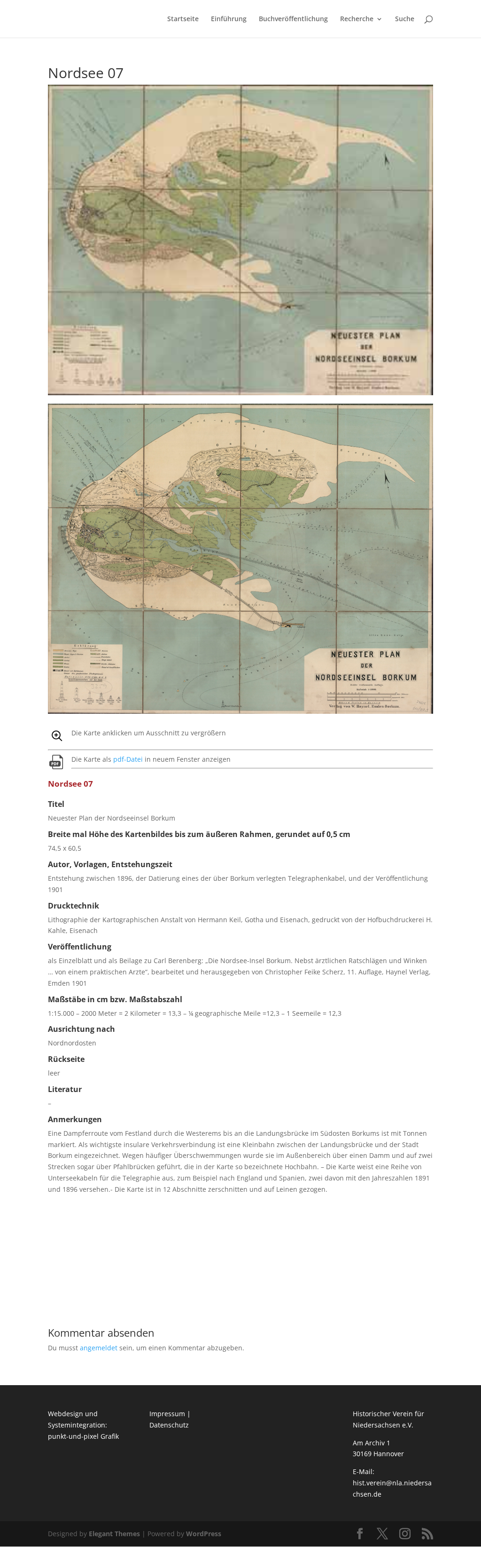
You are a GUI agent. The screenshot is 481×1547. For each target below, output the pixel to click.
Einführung (229, 19)
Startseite (183, 19)
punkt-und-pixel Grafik (83, 1436)
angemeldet (98, 1347)
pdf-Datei (128, 759)
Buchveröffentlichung (293, 19)
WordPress (203, 1533)
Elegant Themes (114, 1533)
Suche (404, 19)
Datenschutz (169, 1424)
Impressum (167, 1413)
